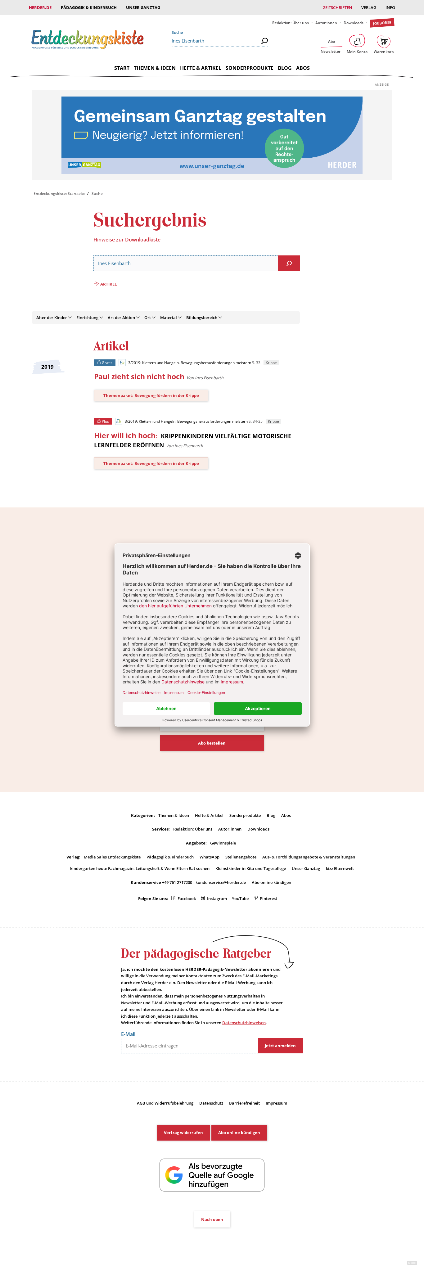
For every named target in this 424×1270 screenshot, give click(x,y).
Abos (303, 68)
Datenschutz (211, 1103)
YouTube (240, 898)
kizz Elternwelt (340, 868)
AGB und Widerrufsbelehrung (165, 1103)
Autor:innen (326, 22)
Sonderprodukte (249, 68)
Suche (177, 32)
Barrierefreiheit (244, 1103)
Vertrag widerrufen (183, 1132)
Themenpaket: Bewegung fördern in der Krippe (151, 395)
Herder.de (40, 7)
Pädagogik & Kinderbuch (89, 7)
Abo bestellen (212, 743)
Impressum (276, 1103)
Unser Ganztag (143, 7)
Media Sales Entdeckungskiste (112, 857)
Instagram (217, 898)
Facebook (187, 898)
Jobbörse (382, 23)
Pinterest (268, 898)
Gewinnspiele (223, 843)
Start (121, 68)
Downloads (353, 22)
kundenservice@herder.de (221, 882)
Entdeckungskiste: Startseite (59, 193)
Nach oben (212, 1219)
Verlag (368, 7)
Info (390, 7)
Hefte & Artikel (200, 68)
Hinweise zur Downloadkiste (126, 239)
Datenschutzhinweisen (244, 1022)
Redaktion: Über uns (290, 22)
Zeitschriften (337, 7)
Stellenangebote (240, 857)
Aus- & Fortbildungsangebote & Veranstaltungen (308, 857)
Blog (285, 68)
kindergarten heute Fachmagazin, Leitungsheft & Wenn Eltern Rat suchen (140, 868)
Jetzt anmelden (280, 1045)
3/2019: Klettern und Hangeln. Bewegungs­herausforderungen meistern (189, 362)
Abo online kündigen (271, 882)
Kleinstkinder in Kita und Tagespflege (250, 868)
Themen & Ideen (155, 68)
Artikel (108, 284)
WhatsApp (209, 857)
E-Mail (128, 1034)
